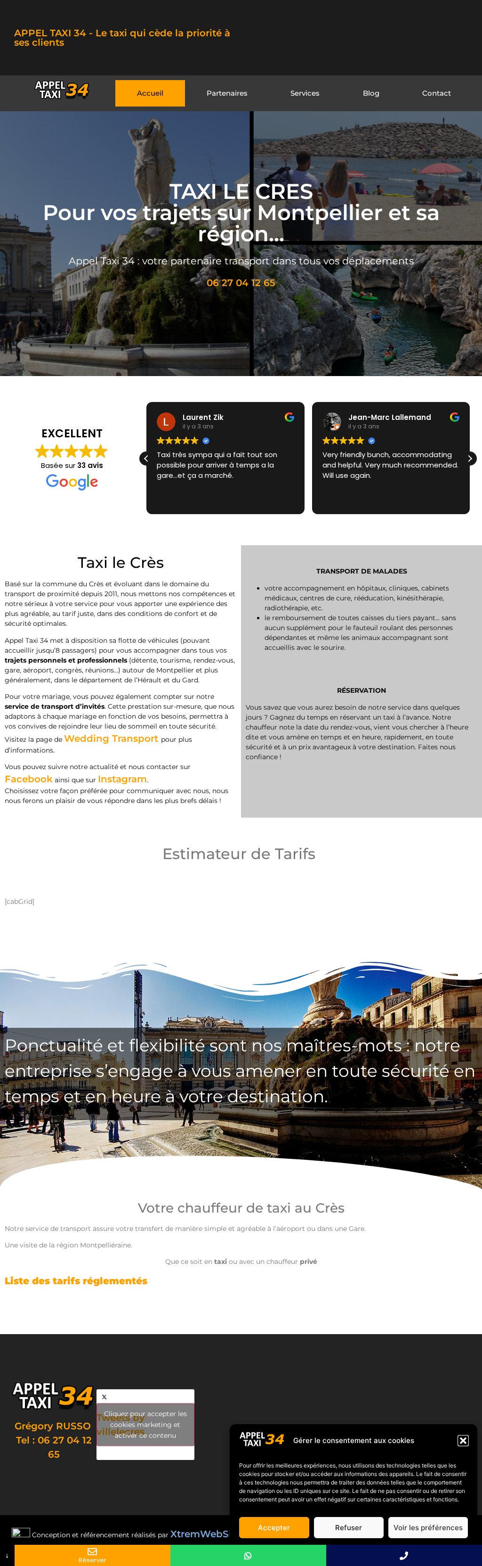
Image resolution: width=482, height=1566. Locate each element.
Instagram (122, 779)
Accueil (150, 93)
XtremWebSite (205, 1534)
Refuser (348, 1527)
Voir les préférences (428, 1527)
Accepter (274, 1527)
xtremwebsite (434, 1313)
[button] (463, 1440)
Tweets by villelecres (141, 1424)
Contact (436, 93)
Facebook (29, 779)
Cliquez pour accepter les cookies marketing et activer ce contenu (145, 1424)
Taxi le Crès (306, 1313)
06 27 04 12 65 (241, 282)
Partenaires (227, 93)
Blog (371, 93)
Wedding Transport (112, 738)
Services (305, 93)
